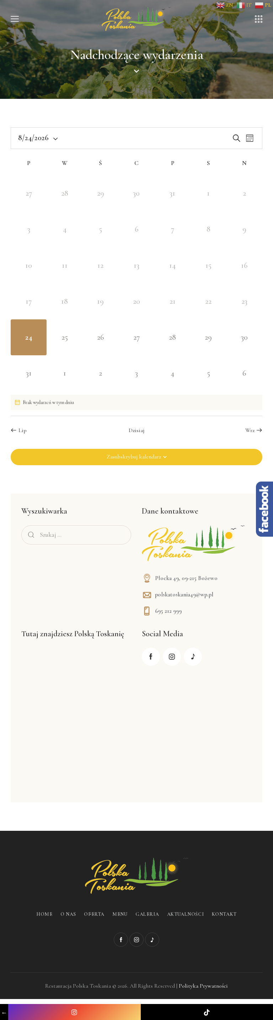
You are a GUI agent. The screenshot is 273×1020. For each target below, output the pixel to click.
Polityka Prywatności (203, 985)
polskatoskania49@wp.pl (184, 594)
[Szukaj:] (76, 534)
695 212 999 (168, 611)
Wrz (250, 430)
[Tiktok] (207, 1012)
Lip (22, 430)
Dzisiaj (136, 430)
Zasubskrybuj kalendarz (134, 456)
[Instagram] (74, 1012)
